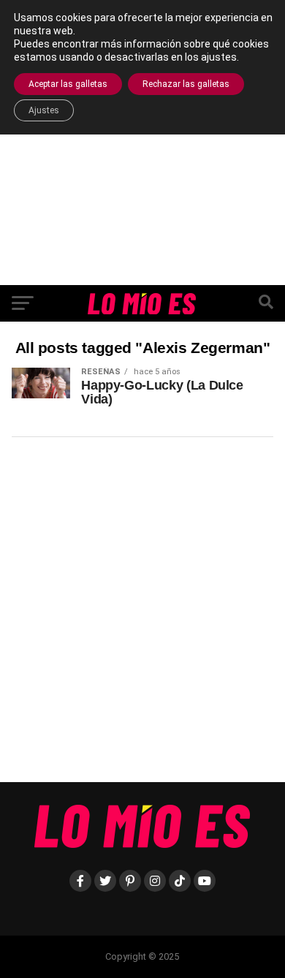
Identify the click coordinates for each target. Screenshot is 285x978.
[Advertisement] (142, 142)
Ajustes (43, 110)
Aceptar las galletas (67, 84)
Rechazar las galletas (185, 84)
